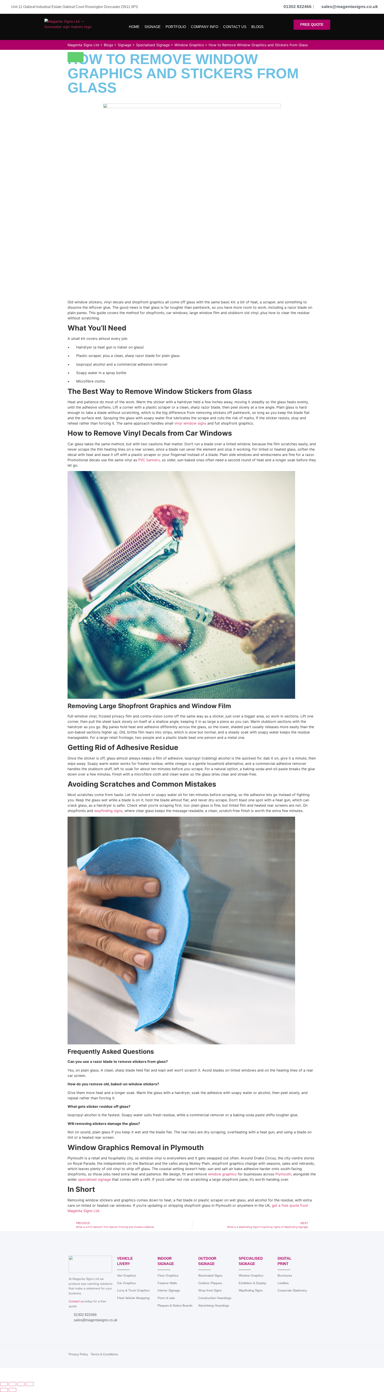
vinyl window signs (189, 423)
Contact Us (234, 27)
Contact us (76, 1301)
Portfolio (176, 27)
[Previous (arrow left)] (4, 1390)
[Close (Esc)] (30, 1384)
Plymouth (282, 1174)
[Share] (21, 1384)
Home (134, 27)
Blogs (257, 27)
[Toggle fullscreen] (12, 1384)
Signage (152, 27)
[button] (76, 57)
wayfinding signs (107, 810)
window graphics (222, 1174)
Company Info (204, 27)
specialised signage (94, 1179)
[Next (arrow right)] (12, 1390)
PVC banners (148, 460)
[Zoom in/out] (4, 1384)
